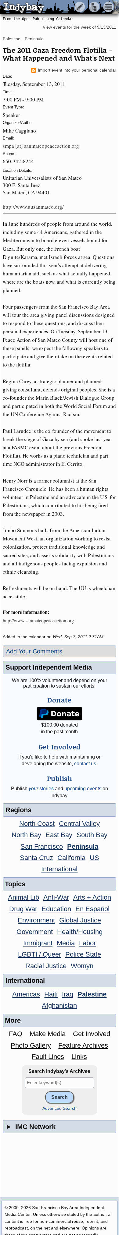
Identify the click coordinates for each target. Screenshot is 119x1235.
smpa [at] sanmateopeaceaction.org (41, 145)
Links (79, 1056)
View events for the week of (79, 27)
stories (41, 788)
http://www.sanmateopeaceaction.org (38, 620)
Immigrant (37, 943)
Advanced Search (59, 1108)
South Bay (92, 835)
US (94, 858)
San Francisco (41, 846)
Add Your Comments (34, 651)
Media (66, 943)
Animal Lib (23, 897)
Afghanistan (59, 1005)
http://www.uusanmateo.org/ (33, 206)
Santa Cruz (36, 858)
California (71, 858)
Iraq (67, 994)
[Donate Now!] (59, 713)
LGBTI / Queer (39, 954)
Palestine (11, 38)
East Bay (58, 835)
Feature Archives (83, 1045)
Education (56, 909)
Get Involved (91, 1034)
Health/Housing (80, 932)
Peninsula (34, 38)
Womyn (82, 966)
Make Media (48, 1034)
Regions (18, 810)
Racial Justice (46, 966)
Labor (87, 943)
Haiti (51, 994)
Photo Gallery (31, 1045)
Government (34, 932)
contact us (85, 763)
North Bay (26, 835)
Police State (83, 954)
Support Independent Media (48, 667)
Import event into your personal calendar (77, 70)
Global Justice (80, 920)
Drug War (23, 909)
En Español (92, 909)
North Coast (37, 823)
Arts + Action (92, 897)
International (59, 869)
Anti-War (56, 897)
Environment (36, 920)
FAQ (15, 1034)
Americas (26, 994)
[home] (57, 7)
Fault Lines (48, 1056)
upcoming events (82, 788)
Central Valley (79, 823)
